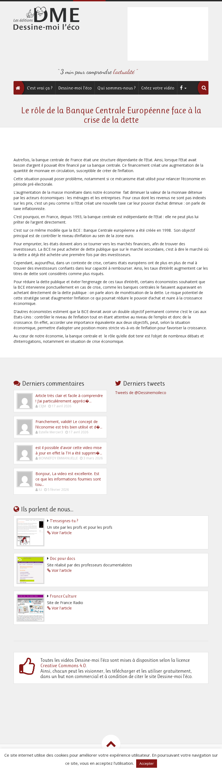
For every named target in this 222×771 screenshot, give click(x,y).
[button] (203, 87)
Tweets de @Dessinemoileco (140, 392)
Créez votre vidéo (157, 88)
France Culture (63, 596)
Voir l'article (62, 532)
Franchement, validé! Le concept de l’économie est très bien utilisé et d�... (68, 424)
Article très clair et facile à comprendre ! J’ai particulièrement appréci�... (69, 398)
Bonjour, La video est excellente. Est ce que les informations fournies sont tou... (68, 479)
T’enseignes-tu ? (64, 520)
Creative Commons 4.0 (63, 665)
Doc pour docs (62, 558)
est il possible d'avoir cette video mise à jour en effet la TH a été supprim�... (68, 450)
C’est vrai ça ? (40, 88)
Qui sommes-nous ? (116, 88)
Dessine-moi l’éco (75, 88)
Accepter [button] (146, 763)
